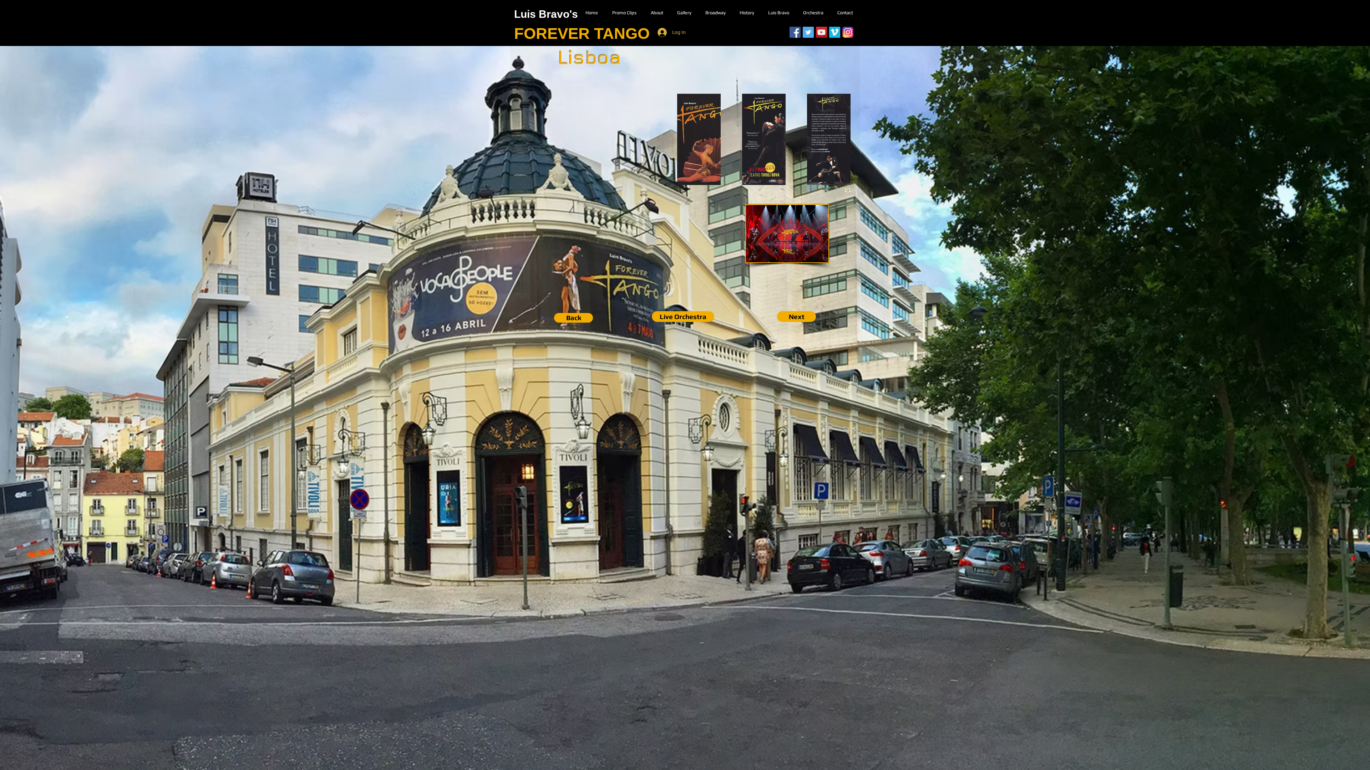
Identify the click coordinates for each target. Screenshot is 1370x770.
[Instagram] (847, 32)
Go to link (691, 178)
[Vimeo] (834, 32)
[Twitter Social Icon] (808, 32)
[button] (699, 139)
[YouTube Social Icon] (821, 32)
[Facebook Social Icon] (795, 32)
